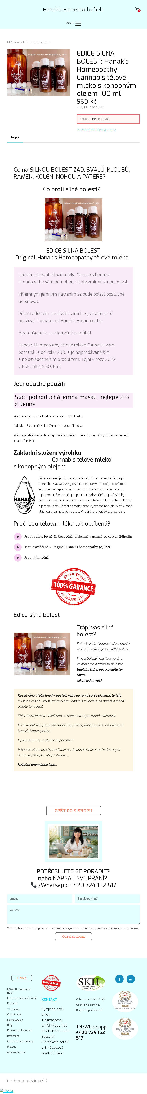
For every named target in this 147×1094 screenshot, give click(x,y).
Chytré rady (14, 1014)
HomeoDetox (15, 1019)
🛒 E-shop (13, 1009)
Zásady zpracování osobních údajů (117, 928)
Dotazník (12, 1003)
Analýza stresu (16, 1052)
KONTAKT (49, 999)
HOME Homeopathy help (18, 991)
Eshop (16, 42)
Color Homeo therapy (20, 1041)
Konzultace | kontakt (19, 1030)
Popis (15, 137)
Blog (9, 1025)
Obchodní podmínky (88, 1004)
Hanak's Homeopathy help (73, 9)
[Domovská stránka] (8, 42)
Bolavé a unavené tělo (36, 42)
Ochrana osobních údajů (90, 999)
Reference (13, 1036)
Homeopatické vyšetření (21, 998)
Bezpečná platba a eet (89, 1010)
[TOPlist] (6, 1091)
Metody (11, 1046)
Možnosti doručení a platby (96, 130)
